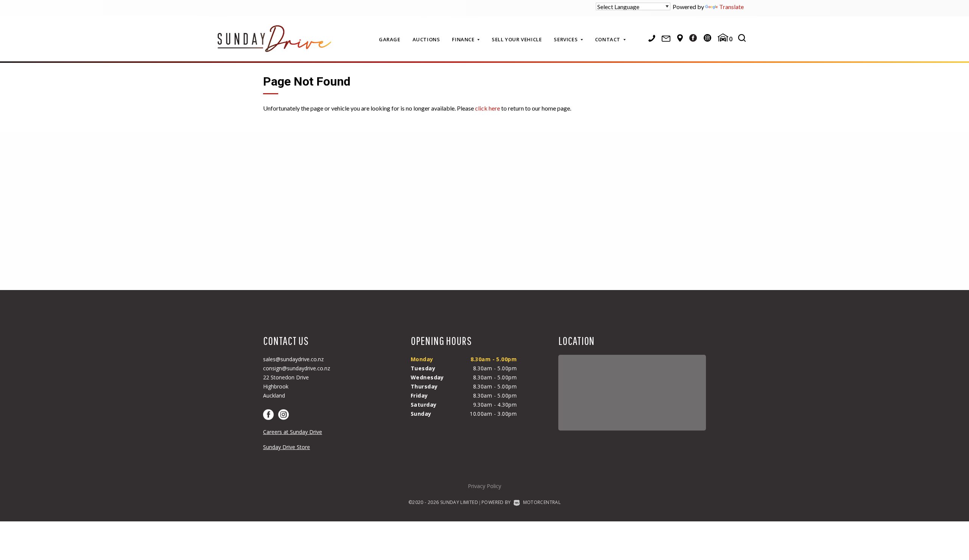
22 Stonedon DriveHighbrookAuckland (286, 386)
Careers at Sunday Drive (292, 431)
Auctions (426, 39)
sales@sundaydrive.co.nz (293, 359)
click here (487, 108)
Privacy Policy (484, 486)
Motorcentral (542, 502)
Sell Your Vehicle (517, 39)
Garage (389, 39)
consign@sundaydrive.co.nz (296, 368)
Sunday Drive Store (286, 447)
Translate (731, 6)
